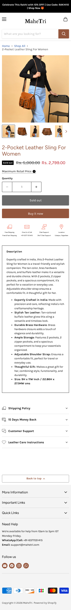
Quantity (7, 178)
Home (6, 46)
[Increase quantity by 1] (36, 187)
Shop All (19, 46)
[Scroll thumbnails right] (65, 131)
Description (14, 251)
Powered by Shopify (45, 602)
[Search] (63, 33)
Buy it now (35, 213)
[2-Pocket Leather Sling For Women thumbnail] (8, 131)
